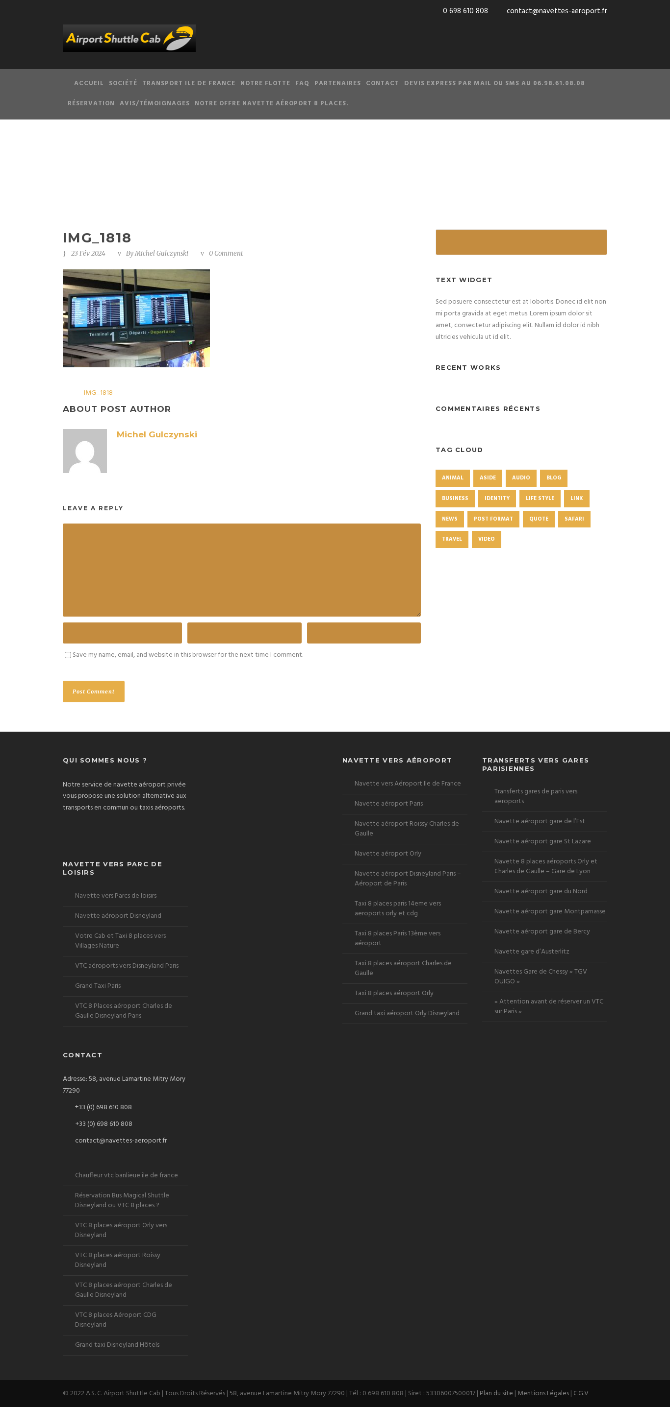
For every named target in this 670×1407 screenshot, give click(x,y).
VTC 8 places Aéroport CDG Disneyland (115, 1320)
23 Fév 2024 (88, 253)
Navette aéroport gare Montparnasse (550, 911)
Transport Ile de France (188, 83)
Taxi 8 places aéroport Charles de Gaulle (403, 968)
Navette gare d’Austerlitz (531, 951)
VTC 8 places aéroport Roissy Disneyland (117, 1260)
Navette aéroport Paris (389, 804)
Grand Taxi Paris (98, 986)
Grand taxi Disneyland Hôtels (117, 1345)
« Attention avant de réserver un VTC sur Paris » (548, 1006)
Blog (553, 478)
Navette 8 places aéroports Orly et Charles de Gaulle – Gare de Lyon (545, 866)
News (450, 519)
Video (486, 539)
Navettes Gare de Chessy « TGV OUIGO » (540, 976)
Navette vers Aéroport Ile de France (408, 783)
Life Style (540, 498)
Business (455, 498)
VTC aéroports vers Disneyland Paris (127, 966)
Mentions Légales (543, 1393)
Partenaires (337, 83)
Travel (452, 539)
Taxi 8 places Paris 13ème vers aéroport (397, 938)
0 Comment (226, 253)
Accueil (89, 83)
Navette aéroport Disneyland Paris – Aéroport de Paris (408, 878)
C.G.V (581, 1393)
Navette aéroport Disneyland (118, 916)
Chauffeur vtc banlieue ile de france (126, 1175)
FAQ (302, 83)
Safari (574, 519)
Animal (453, 478)
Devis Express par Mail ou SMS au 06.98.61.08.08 (494, 83)
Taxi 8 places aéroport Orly (394, 993)
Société (123, 83)
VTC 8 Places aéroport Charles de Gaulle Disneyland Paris (123, 1011)
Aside (488, 478)
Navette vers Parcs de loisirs (115, 896)
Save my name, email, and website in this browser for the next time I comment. (188, 655)
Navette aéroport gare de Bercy (542, 931)
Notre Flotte (265, 83)
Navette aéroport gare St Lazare (542, 841)
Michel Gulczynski (161, 253)
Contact (382, 83)
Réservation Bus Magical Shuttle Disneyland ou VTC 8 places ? (122, 1200)
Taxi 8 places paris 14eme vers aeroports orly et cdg (398, 908)
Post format (493, 519)
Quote (538, 519)
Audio (521, 478)
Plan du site (496, 1393)
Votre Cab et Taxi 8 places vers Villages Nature (120, 941)
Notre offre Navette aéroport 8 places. (272, 103)
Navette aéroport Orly (388, 853)
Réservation (91, 103)
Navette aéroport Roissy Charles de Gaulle (407, 828)
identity (497, 498)
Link (576, 498)
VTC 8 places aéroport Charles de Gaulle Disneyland (123, 1290)
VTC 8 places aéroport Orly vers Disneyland (121, 1230)
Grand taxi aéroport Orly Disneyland (407, 1013)
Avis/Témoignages (155, 103)
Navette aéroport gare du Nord (541, 891)
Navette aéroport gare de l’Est (539, 821)
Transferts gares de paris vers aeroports (535, 796)
